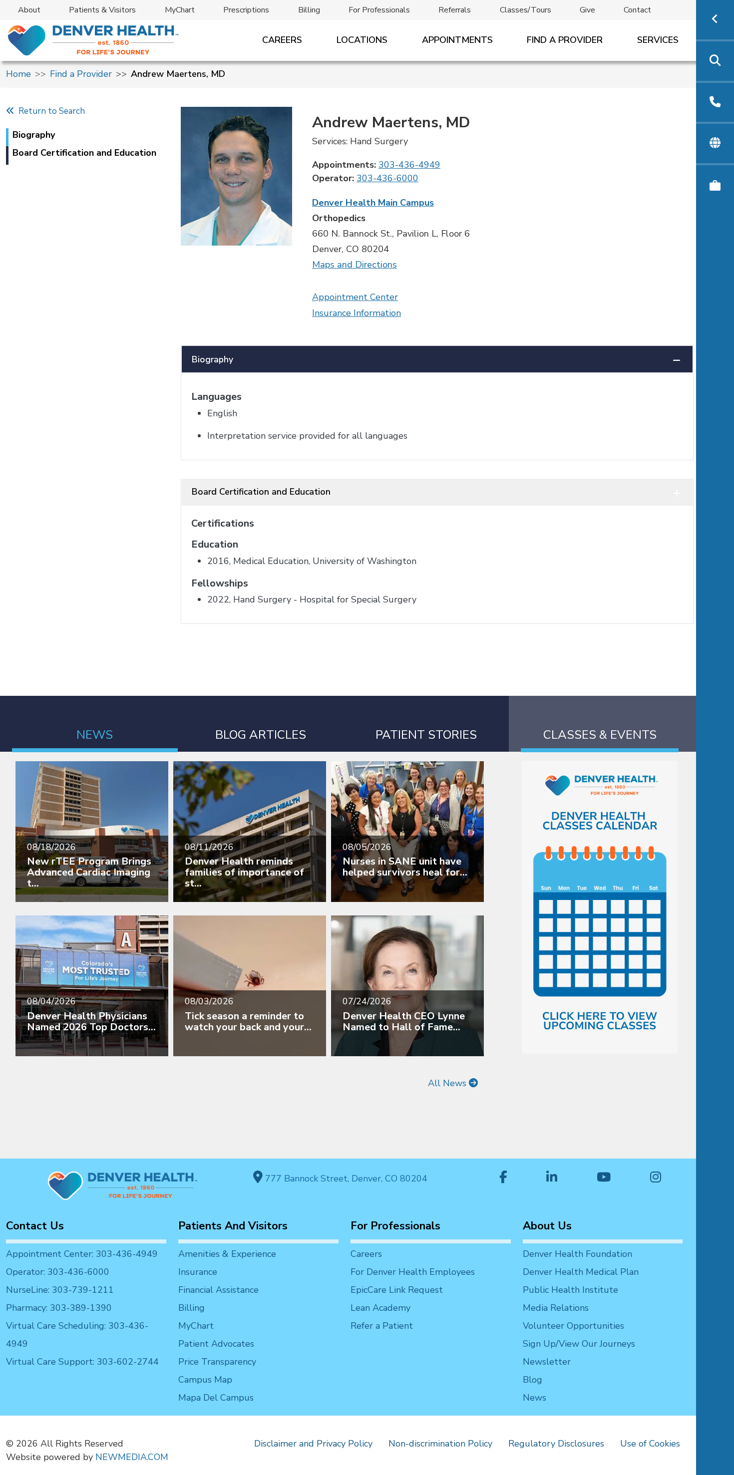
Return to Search (49, 111)
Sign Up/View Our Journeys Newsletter (579, 1353)
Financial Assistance (218, 1290)
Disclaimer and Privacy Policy (313, 1444)
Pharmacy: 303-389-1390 (59, 1308)
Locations (362, 40)
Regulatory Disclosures (556, 1444)
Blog (532, 1380)
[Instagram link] (655, 1178)
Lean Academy (380, 1308)
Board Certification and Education (261, 492)
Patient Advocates (216, 1344)
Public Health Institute (570, 1290)
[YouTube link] (604, 1178)
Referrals (454, 9)
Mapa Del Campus (216, 1398)
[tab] (95, 724)
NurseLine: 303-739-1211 (60, 1290)
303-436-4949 (409, 165)
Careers (282, 40)
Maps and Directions (354, 265)
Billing (309, 9)
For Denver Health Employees (413, 1272)
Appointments (457, 40)
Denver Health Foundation (577, 1254)
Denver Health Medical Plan (581, 1272)
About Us (547, 1225)
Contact (637, 9)
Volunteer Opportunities (573, 1326)
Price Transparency (217, 1362)
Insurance (197, 1272)
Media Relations (556, 1308)
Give (587, 9)
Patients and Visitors (233, 1225)
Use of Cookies (650, 1444)
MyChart (180, 9)
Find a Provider (565, 40)
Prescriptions (246, 9)
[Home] (92, 40)
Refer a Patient (382, 1326)
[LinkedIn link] (551, 1178)
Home (18, 74)
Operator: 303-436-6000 (57, 1272)
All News (448, 1083)
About (29, 9)
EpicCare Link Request (397, 1290)
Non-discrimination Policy (440, 1444)
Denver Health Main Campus (373, 203)
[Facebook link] (503, 1178)
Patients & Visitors (102, 9)
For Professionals (379, 9)
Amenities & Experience (227, 1254)
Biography (212, 359)
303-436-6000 (387, 178)
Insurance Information (356, 313)
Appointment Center (355, 297)
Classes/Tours (525, 9)
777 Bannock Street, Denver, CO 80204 (345, 1178)
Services (658, 40)
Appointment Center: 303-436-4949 (82, 1254)
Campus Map (205, 1380)
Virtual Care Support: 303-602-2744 (82, 1362)
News (534, 1398)
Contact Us (35, 1225)
